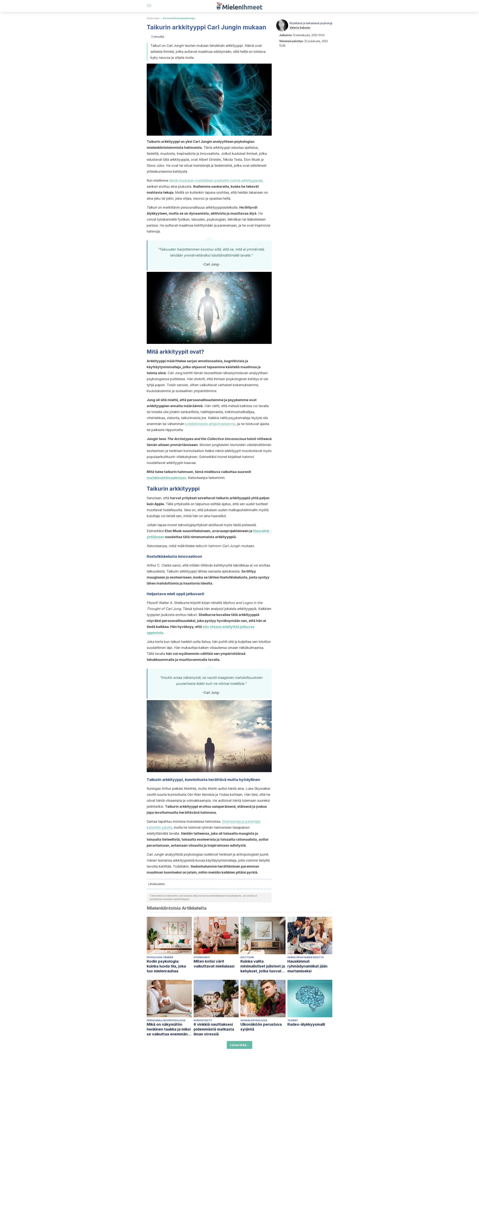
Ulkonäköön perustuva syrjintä (261, 1026)
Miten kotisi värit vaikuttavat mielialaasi (214, 963)
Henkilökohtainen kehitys (305, 957)
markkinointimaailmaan (166, 478)
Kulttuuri (247, 957)
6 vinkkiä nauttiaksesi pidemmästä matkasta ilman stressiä (214, 1029)
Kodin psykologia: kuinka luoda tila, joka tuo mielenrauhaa (166, 966)
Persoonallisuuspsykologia (179, 18)
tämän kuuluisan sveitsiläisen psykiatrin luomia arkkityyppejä (215, 180)
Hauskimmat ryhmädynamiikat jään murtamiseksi (307, 966)
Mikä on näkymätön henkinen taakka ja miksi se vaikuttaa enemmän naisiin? (169, 1029)
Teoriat (292, 1020)
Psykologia (153, 18)
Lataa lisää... (239, 1045)
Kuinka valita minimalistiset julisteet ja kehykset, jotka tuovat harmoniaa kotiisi (262, 966)
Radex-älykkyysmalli (306, 1024)
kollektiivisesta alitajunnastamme (210, 424)
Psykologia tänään (160, 957)
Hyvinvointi (202, 957)
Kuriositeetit (203, 1020)
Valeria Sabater (300, 27)
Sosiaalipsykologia (253, 1020)
